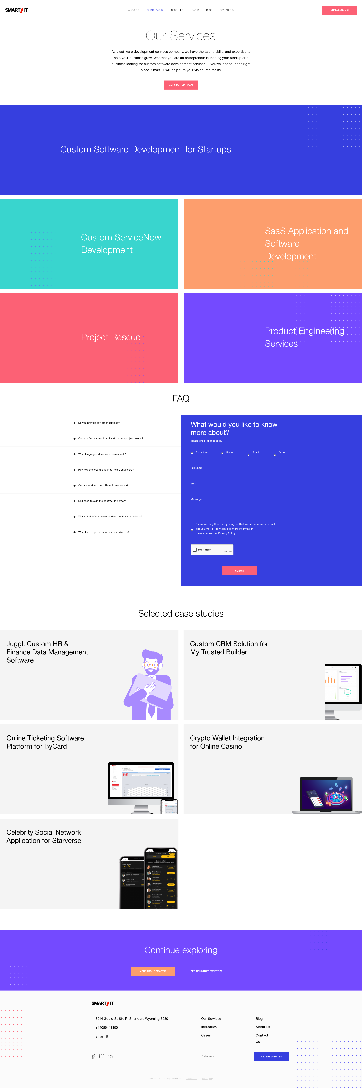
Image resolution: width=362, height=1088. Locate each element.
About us (134, 10)
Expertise (201, 452)
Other (282, 452)
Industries (177, 10)
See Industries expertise (206, 971)
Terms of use (191, 1079)
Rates (230, 452)
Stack (256, 452)
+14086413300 (107, 1027)
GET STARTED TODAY (181, 85)
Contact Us (227, 10)
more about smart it (152, 971)
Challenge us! (339, 10)
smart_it (102, 1036)
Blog (209, 10)
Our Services (155, 10)
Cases (195, 10)
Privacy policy (207, 1079)
